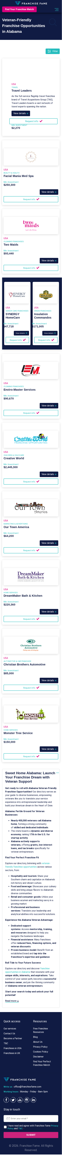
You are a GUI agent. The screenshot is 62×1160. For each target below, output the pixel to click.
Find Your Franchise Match (19, 9)
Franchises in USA (12, 1048)
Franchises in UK (12, 1053)
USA (14, 84)
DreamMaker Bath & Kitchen (23, 595)
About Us (37, 1042)
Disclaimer (38, 1056)
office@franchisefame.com (27, 1086)
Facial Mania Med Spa (19, 176)
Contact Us (9, 1033)
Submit (31, 1135)
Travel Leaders (22, 90)
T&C (6, 1043)
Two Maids (11, 244)
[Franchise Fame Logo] (31, 3)
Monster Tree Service (18, 733)
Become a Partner (13, 1038)
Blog (35, 1037)
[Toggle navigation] (56, 9)
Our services (10, 1028)
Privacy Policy (40, 1046)
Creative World (14, 458)
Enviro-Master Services (20, 389)
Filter (55, 51)
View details (19, 113)
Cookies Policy (40, 1051)
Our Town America (16, 527)
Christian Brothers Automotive (24, 664)
